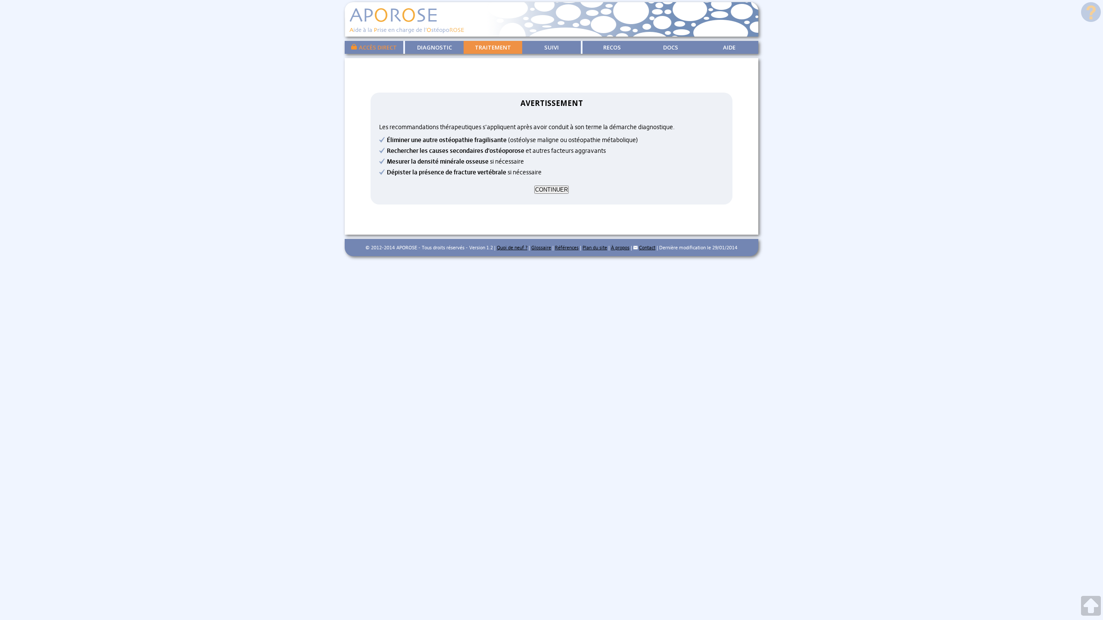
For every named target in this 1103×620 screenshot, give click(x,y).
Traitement (493, 47)
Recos (612, 47)
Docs (670, 47)
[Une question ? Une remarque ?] (1091, 13)
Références (567, 248)
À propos (620, 248)
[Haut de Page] (1091, 607)
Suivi (551, 47)
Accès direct (378, 47)
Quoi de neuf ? (512, 248)
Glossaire (541, 248)
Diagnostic (434, 47)
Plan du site (595, 248)
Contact (647, 248)
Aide (729, 47)
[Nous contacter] (635, 248)
